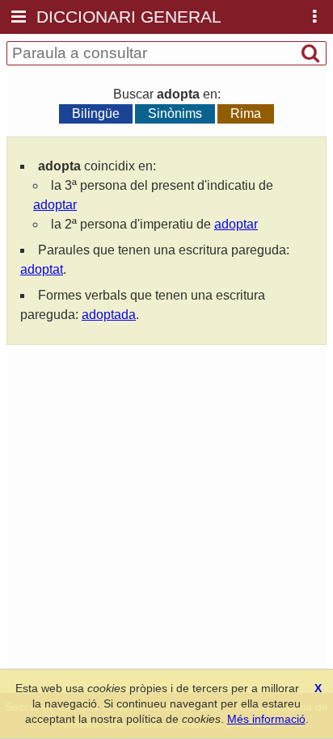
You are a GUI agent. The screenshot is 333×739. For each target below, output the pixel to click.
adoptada (109, 314)
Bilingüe (96, 113)
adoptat (41, 269)
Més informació (266, 718)
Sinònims (175, 113)
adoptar (55, 205)
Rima (245, 113)
